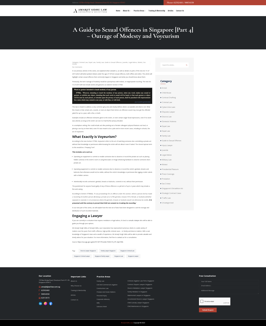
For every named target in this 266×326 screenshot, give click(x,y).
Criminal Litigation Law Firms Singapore (140, 281)
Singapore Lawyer (133, 256)
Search (187, 65)
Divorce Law (166, 117)
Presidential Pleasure (170, 169)
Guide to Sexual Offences (113, 62)
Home (118, 10)
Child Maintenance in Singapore (138, 306)
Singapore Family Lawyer (102, 256)
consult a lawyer (133, 220)
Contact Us (180, 10)
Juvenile (125, 62)
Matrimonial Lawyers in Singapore (138, 295)
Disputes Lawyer (168, 112)
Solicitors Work (102, 306)
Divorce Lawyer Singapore (88, 251)
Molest (140, 62)
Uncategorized (167, 203)
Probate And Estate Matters (106, 292)
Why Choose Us (76, 286)
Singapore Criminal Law (127, 251)
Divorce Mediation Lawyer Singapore (139, 288)
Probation (166, 179)
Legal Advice (132, 62)
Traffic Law (166, 198)
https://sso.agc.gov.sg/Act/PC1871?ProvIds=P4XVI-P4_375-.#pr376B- (101, 242)
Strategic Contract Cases (171, 193)
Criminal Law (83, 62)
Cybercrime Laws (168, 107)
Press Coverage (168, 174)
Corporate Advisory (103, 299)
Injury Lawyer (167, 145)
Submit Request (207, 310)
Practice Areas (139, 10)
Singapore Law (118, 256)
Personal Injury (102, 296)
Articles (170, 10)
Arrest (164, 88)
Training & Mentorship (156, 10)
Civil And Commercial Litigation (107, 285)
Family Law (100, 62)
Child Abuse (166, 93)
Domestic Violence (169, 121)
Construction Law (102, 288)
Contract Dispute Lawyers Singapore (139, 284)
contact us (120, 237)
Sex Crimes (166, 183)
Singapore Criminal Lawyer (82, 256)
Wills (98, 303)
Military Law (166, 160)
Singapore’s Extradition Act (172, 188)
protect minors (92, 74)
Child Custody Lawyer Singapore (138, 303)
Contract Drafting (169, 97)
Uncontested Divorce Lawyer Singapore (140, 299)
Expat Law (92, 62)
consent (112, 71)
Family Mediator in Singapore (137, 292)
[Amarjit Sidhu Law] (90, 10)
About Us (126, 10)
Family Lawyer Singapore (108, 251)
